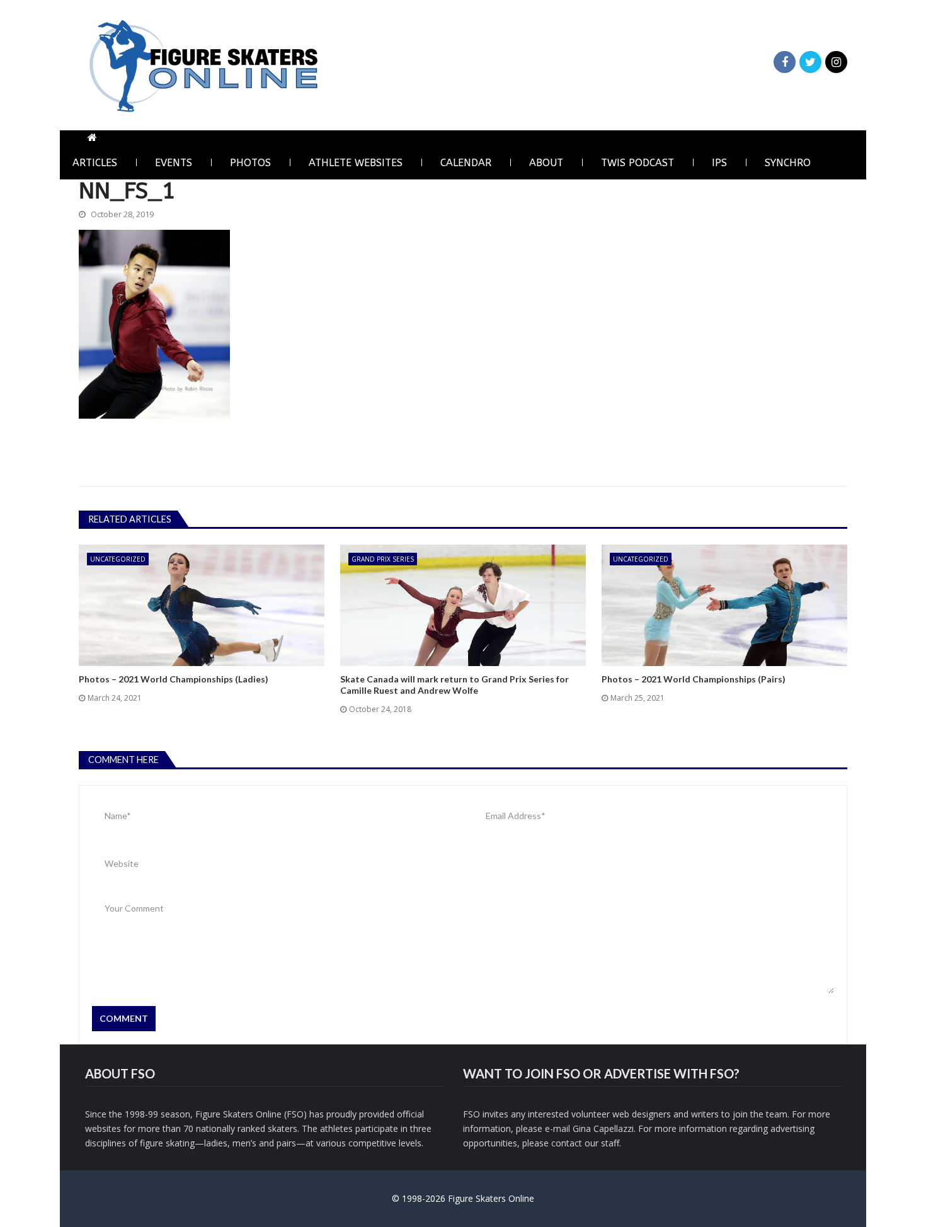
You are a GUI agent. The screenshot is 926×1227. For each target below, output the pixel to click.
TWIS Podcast (637, 163)
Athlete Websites (356, 163)
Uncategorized (118, 559)
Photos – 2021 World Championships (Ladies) (173, 679)
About (546, 163)
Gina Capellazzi (603, 1128)
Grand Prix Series (383, 559)
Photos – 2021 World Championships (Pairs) (694, 679)
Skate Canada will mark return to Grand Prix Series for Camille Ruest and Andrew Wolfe (454, 685)
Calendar (465, 163)
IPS (719, 163)
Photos (250, 163)
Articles (94, 163)
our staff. (603, 1143)
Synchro (788, 163)
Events (173, 163)
